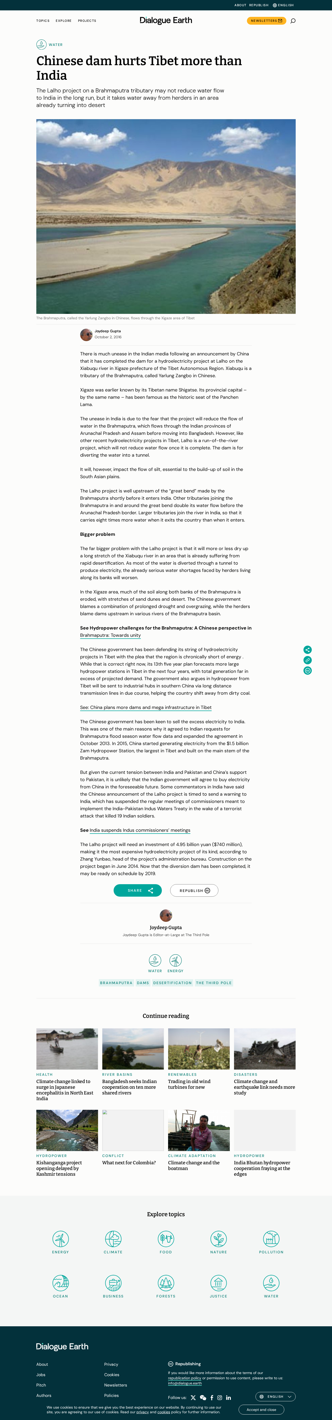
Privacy (111, 1364)
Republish (259, 5)
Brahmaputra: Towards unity (110, 635)
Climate (113, 1252)
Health (44, 1074)
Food (166, 1252)
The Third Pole (214, 983)
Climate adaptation (192, 1155)
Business (113, 1296)
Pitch (41, 1385)
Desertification (172, 983)
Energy (60, 1252)
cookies (163, 1412)
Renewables (182, 1074)
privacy (142, 1412)
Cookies (111, 1374)
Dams (143, 983)
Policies (111, 1395)
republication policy (184, 1378)
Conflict (113, 1155)
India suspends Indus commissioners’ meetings (140, 830)
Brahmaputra (116, 983)
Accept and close (261, 1409)
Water (271, 1296)
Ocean (60, 1296)
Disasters (246, 1074)
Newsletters (264, 21)
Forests (166, 1296)
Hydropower (51, 1155)
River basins (117, 1074)
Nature (218, 1252)
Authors (43, 1395)
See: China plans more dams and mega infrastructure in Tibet (146, 707)
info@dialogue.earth (185, 1383)
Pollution (271, 1252)
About (240, 5)
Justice (218, 1296)
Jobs (40, 1374)
